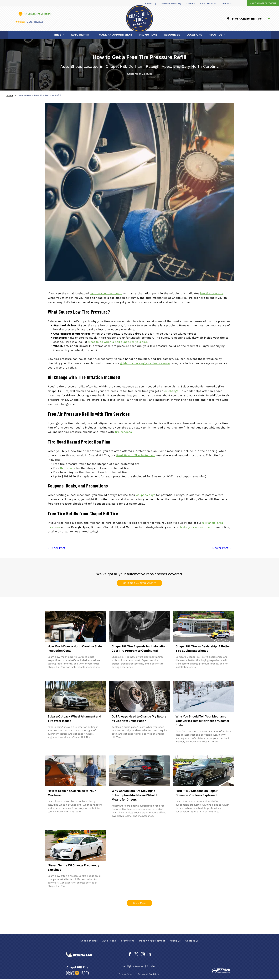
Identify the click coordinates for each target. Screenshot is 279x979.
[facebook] (130, 954)
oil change (171, 391)
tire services (123, 431)
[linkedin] (149, 954)
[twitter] (136, 954)
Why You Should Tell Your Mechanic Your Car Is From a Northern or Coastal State (202, 721)
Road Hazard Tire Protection (135, 455)
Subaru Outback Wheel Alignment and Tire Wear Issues (74, 718)
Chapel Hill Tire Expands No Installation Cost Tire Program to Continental (139, 648)
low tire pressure (211, 293)
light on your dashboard (106, 293)
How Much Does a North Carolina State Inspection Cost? (75, 648)
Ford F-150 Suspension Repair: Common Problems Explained (197, 793)
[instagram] (142, 954)
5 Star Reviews (35, 22)
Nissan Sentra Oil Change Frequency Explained (73, 867)
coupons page (145, 495)
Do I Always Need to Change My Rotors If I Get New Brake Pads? (139, 718)
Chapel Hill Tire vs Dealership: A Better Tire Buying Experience (203, 648)
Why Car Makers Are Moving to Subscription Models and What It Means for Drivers (134, 795)
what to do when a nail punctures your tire (117, 341)
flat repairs (67, 468)
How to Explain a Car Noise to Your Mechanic (72, 793)
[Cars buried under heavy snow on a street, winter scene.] (203, 696)
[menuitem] (151, 3)
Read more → (57, 673)
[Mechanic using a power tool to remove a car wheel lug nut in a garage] (139, 626)
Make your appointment (196, 527)
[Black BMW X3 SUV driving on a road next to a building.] (139, 770)
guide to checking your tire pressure (145, 363)
